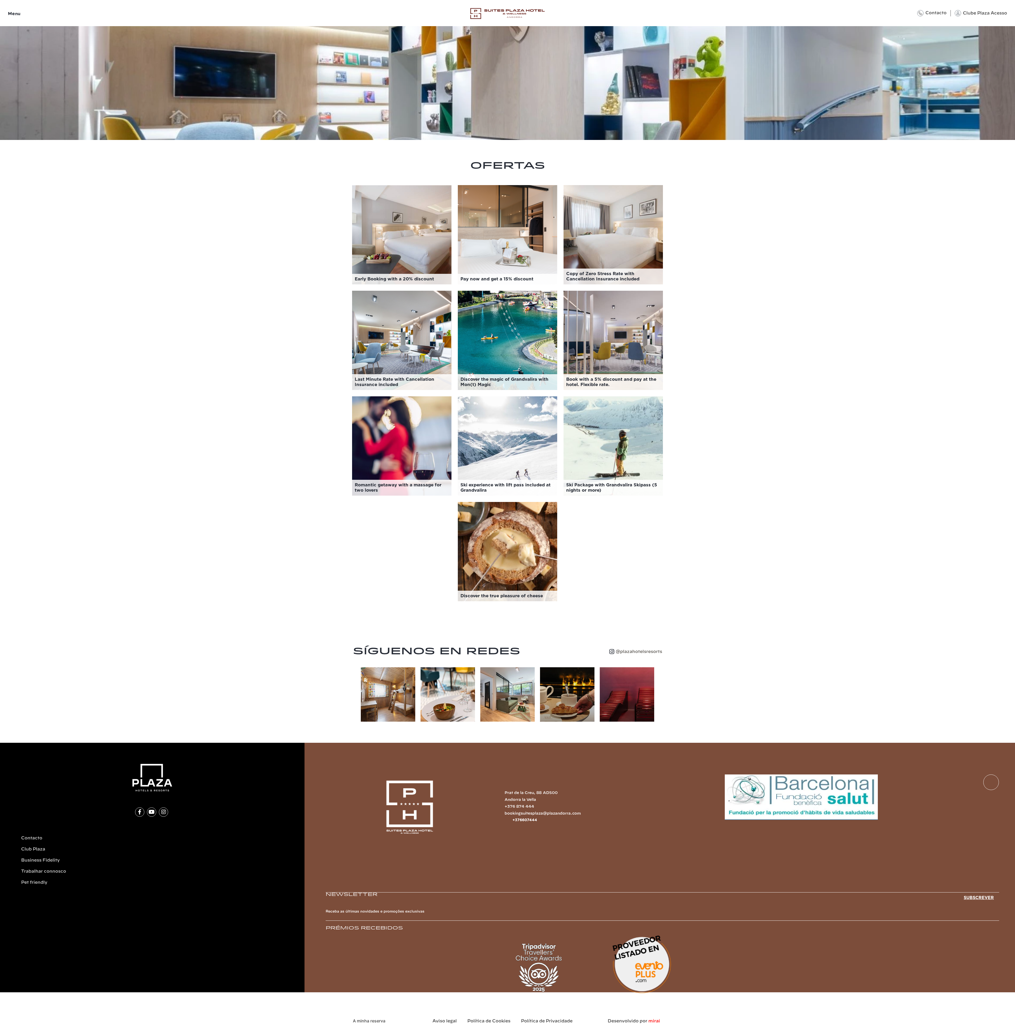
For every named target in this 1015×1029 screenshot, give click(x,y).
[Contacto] (920, 13)
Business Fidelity (40, 860)
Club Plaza (33, 849)
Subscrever (979, 898)
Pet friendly (34, 882)
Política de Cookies (488, 1021)
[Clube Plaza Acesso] (958, 13)
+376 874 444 (519, 807)
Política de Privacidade (547, 1021)
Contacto (936, 13)
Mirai (654, 1021)
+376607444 (525, 820)
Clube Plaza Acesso (985, 13)
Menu (14, 14)
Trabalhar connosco (43, 871)
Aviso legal (444, 1021)
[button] (355, 694)
